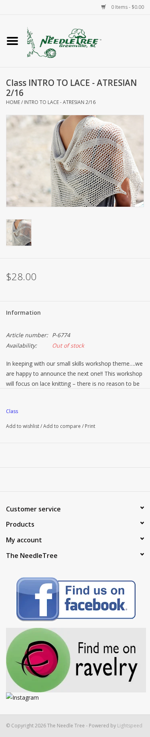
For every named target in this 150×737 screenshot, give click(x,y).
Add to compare (62, 426)
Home (13, 102)
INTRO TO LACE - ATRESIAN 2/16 (60, 102)
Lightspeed (129, 725)
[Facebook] (75, 601)
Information (23, 312)
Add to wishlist (22, 426)
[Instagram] (75, 697)
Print (90, 426)
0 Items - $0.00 (127, 7)
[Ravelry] (75, 660)
